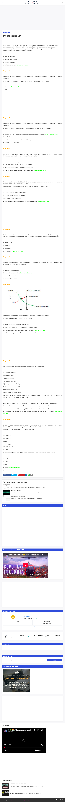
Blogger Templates (27, 800)
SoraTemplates (11, 800)
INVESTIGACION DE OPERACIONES (19, 784)
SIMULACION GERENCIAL (18, 496)
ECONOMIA (7, 471)
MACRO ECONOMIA (16, 485)
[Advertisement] (32, 18)
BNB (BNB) (26, 616)
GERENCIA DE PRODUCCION (17, 791)
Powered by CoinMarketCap (32, 626)
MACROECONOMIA (16, 490)
